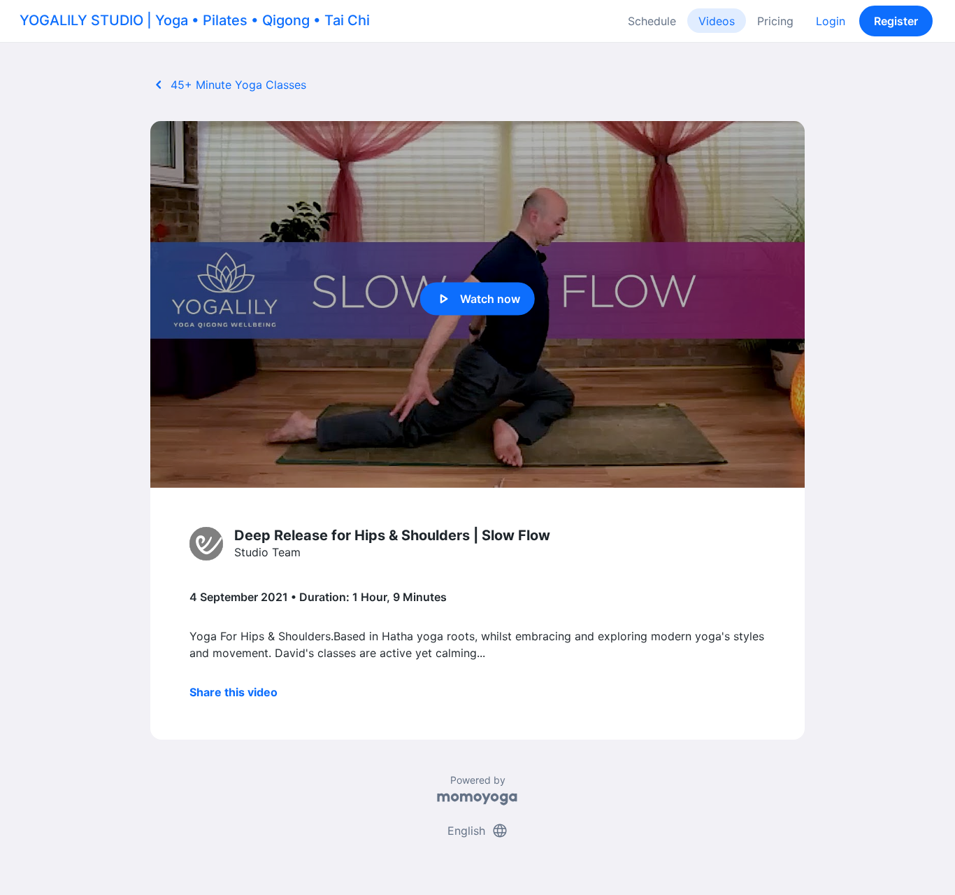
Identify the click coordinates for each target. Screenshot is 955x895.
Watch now (477, 299)
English (477, 830)
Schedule (652, 21)
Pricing (775, 21)
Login (830, 21)
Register (896, 21)
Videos (716, 21)
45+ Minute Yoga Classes (228, 85)
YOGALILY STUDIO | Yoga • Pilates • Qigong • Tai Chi (195, 20)
